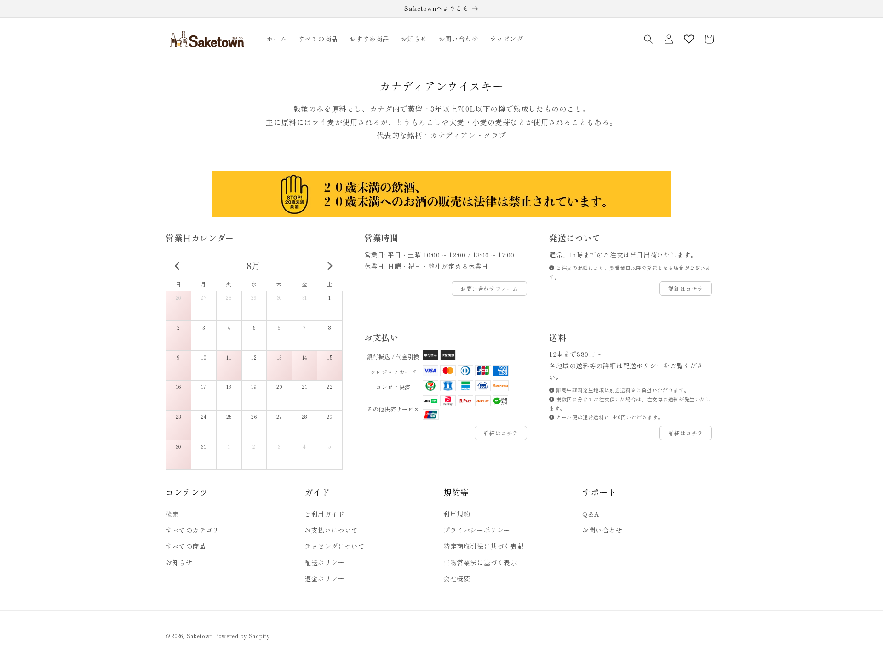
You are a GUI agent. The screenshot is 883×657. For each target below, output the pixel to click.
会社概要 (456, 578)
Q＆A (591, 514)
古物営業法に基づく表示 (480, 562)
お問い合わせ (602, 530)
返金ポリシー (324, 578)
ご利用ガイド (324, 514)
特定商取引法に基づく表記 (483, 546)
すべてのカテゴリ (192, 530)
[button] (648, 39)
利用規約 (456, 514)
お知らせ (179, 562)
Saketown (200, 636)
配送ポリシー (324, 562)
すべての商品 (186, 546)
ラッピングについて (334, 546)
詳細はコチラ (685, 288)
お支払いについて (331, 530)
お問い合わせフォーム (489, 288)
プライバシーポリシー (476, 530)
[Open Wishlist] (689, 39)
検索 (172, 514)
